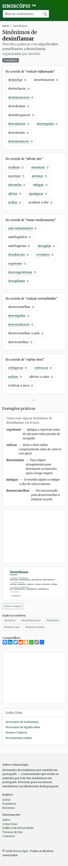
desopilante (16, 281)
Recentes (8, 808)
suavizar (14, 176)
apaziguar (36, 193)
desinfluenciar (31, 620)
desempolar (45, 124)
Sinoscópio (19, 6)
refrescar (41, 368)
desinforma (11, 627)
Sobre (6, 819)
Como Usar (9, 824)
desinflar (10, 620)
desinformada (34, 627)
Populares (9, 803)
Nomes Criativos (16, 732)
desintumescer (19, 97)
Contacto (8, 836)
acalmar (14, 167)
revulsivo (43, 254)
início (5, 25)
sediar (12, 202)
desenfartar (17, 124)
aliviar (13, 193)
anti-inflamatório (20, 228)
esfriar (13, 377)
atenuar (37, 176)
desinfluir (52, 620)
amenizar (38, 167)
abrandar (15, 185)
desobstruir (16, 254)
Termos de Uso (12, 832)
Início (6, 799)
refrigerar (15, 368)
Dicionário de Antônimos (22, 722)
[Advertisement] (34, 536)
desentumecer (18, 141)
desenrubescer (19, 324)
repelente (15, 263)
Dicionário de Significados (22, 727)
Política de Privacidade (18, 828)
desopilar (44, 246)
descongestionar (20, 272)
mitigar (38, 185)
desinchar (15, 80)
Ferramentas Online (18, 738)
